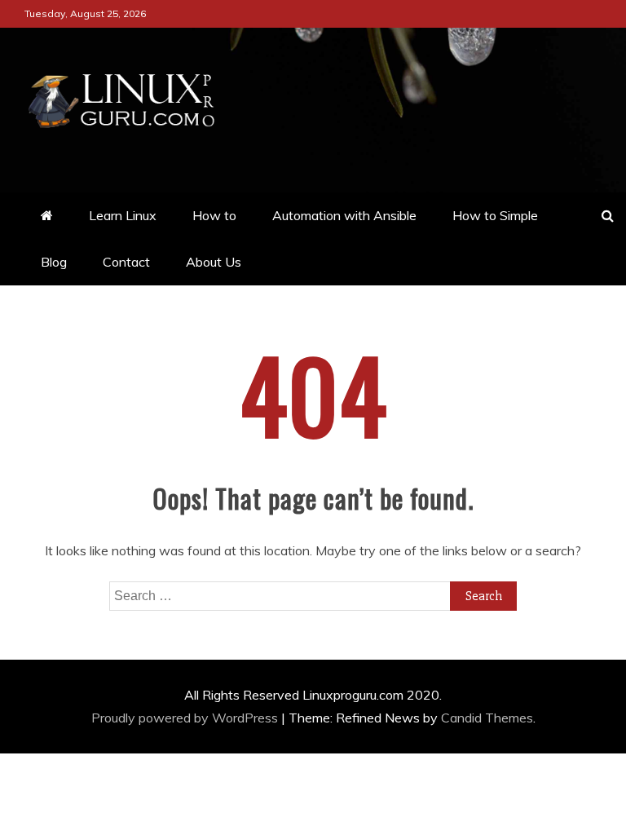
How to (214, 215)
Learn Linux (122, 215)
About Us (213, 262)
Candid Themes (487, 717)
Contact (126, 262)
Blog (54, 262)
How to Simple (495, 215)
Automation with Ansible (344, 215)
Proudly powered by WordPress (186, 717)
